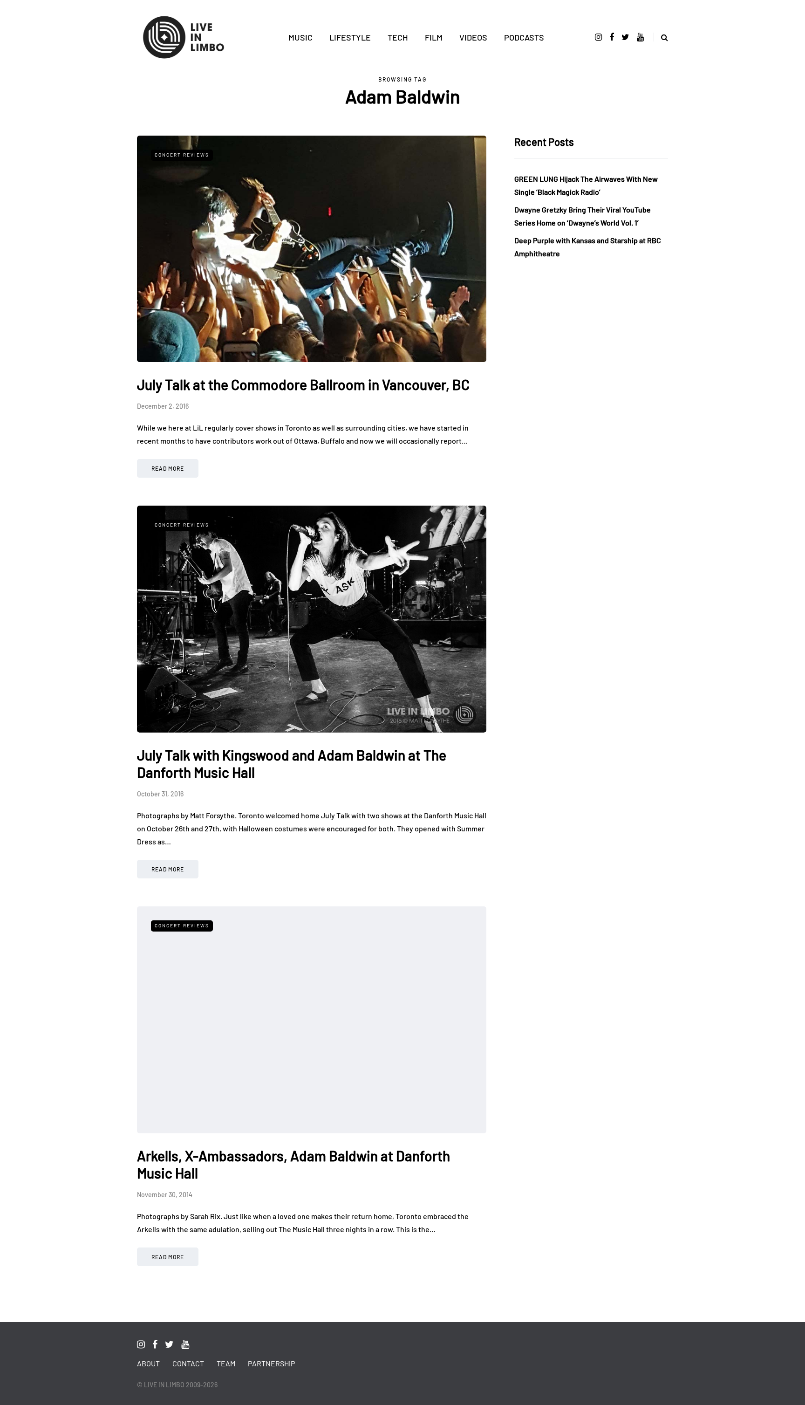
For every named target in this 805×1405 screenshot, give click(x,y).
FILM (434, 37)
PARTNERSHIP (271, 1363)
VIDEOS (473, 37)
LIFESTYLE (350, 37)
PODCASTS (524, 37)
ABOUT (148, 1363)
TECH (398, 37)
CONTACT (188, 1363)
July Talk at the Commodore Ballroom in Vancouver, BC (303, 384)
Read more (167, 468)
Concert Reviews (182, 155)
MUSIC (300, 37)
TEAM (226, 1363)
